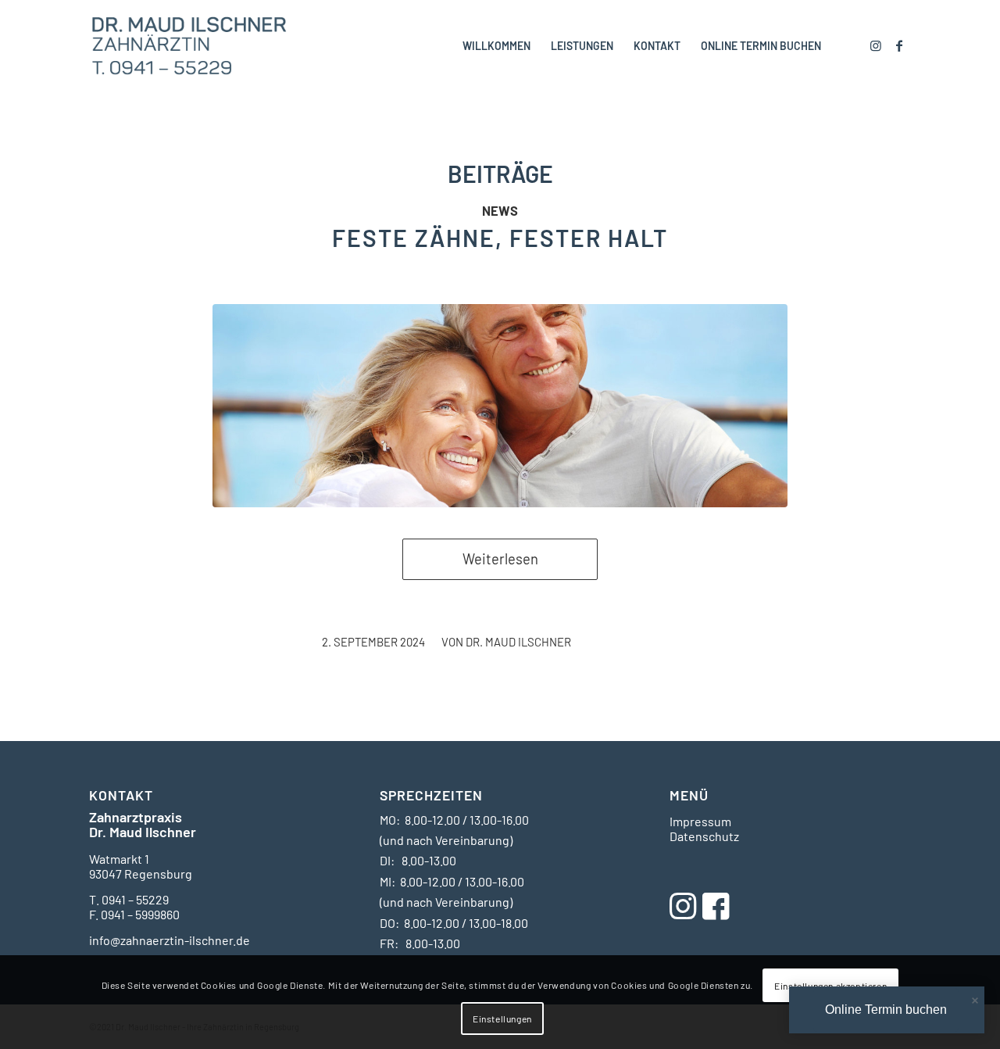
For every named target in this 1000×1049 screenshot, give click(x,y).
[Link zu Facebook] (899, 45)
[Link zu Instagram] (876, 45)
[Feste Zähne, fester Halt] (500, 405)
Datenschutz (704, 836)
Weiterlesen (500, 558)
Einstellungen (502, 1018)
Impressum (700, 821)
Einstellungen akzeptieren (830, 985)
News (500, 210)
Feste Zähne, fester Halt (500, 238)
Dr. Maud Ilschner (518, 642)
